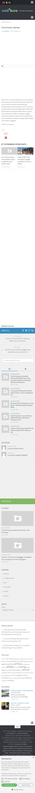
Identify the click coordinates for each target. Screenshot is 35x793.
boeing (22, 666)
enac (18, 670)
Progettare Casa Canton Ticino (23, 755)
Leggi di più (23, 775)
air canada (24, 664)
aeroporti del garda (19, 659)
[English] (3, 2)
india (12, 675)
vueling (11, 680)
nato (10, 678)
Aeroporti (6, 574)
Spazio (18, 705)
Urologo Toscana (25, 753)
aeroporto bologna (5, 661)
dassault (28, 667)
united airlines (4, 680)
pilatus (15, 678)
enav (21, 670)
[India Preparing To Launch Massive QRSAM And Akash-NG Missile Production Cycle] (5, 416)
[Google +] (29, 330)
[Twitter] (26, 330)
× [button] (33, 757)
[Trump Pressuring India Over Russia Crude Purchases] (17, 518)
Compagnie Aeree (8, 578)
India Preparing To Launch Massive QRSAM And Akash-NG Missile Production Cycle (21, 418)
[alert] (17, 774)
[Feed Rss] (32, 330)
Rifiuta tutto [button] (26, 785)
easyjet (3, 670)
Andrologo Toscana (8, 755)
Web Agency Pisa (15, 753)
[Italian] (6, 2)
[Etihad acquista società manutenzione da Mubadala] (5, 693)
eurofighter (4, 673)
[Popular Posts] (26, 369)
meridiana (4, 678)
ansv (17, 667)
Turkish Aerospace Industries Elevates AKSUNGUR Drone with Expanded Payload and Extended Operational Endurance (15, 632)
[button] (2, 779)
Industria (6, 596)
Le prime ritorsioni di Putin (15, 448)
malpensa (25, 675)
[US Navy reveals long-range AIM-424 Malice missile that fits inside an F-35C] (5, 429)
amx (15, 667)
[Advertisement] (17, 47)
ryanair (27, 678)
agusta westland (7, 664)
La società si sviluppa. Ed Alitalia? (17, 455)
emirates (12, 670)
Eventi (5, 582)
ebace (7, 670)
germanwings (4, 675)
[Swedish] (9, 2)
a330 (11, 659)
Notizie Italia (5, 22)
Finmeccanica (10, 124)
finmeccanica (13, 673)
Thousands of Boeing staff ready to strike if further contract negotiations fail (22, 393)
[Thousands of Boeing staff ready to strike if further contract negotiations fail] (5, 391)
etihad (26, 669)
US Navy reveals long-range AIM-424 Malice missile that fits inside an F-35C (22, 430)
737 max (3, 659)
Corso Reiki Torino (11, 748)
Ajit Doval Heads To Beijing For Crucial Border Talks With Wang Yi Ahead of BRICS (22, 405)
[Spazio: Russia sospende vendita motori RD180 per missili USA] (5, 706)
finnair (18, 673)
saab (31, 678)
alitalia (10, 666)
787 (7, 659)
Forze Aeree (7, 587)
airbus (18, 664)
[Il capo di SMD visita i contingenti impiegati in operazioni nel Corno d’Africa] (25, 151)
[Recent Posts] (9, 369)
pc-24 (12, 678)
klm (14, 675)
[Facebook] (23, 330)
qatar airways (20, 678)
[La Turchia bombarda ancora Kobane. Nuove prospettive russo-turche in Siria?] (9, 151)
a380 (14, 659)
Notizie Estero (15, 374)
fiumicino (23, 673)
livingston (19, 675)
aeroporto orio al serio (17, 661)
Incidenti (5, 591)
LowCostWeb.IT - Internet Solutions (17, 733)
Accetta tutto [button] (9, 785)
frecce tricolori (29, 673)
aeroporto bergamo (28, 659)
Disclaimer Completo (21, 744)
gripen (9, 675)
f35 (9, 673)
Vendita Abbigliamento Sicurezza (13, 746)
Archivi (3, 607)
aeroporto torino (28, 661)
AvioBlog (6, 31)
